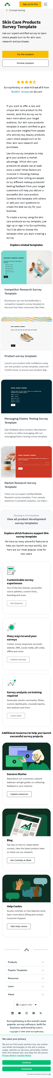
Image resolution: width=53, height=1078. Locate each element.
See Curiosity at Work (20, 860)
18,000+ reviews (20, 91)
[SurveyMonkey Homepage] (7, 4)
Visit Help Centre (18, 926)
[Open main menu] (45, 4)
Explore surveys (18, 659)
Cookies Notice (24, 1055)
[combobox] (26, 1004)
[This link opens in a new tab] (12, 1013)
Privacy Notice (9, 1055)
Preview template (25, 63)
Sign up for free (30, 4)
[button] (26, 962)
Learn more (15, 715)
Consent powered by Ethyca (37, 1074)
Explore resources (19, 794)
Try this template (25, 54)
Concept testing (17, 10)
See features (16, 603)
